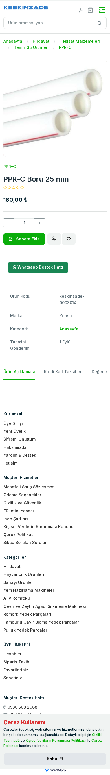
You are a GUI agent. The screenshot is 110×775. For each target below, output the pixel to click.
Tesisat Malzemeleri (80, 41)
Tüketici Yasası (18, 510)
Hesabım (12, 653)
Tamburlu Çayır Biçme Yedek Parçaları (41, 622)
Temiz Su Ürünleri (31, 47)
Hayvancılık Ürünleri (23, 574)
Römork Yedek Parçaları (27, 614)
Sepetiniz (12, 677)
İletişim (10, 463)
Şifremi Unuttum (19, 439)
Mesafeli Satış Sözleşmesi (29, 486)
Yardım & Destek (19, 455)
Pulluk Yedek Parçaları (26, 630)
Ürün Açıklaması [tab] (19, 371)
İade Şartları (15, 518)
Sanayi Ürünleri (18, 582)
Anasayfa (12, 41)
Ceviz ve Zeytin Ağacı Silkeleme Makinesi (44, 606)
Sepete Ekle (27, 238)
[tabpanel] (55, 390)
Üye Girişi (13, 423)
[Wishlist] (69, 239)
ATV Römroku (16, 598)
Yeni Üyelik (14, 431)
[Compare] (54, 239)
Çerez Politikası (19, 534)
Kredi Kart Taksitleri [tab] (63, 371)
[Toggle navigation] (102, 10)
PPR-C (65, 47)
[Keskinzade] (26, 8)
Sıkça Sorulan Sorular (25, 542)
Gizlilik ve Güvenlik (22, 502)
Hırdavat (41, 41)
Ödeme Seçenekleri (23, 494)
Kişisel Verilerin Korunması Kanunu (38, 526)
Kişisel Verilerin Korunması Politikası (56, 740)
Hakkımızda (15, 447)
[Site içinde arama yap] (100, 23)
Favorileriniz (15, 669)
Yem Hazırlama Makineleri (29, 590)
